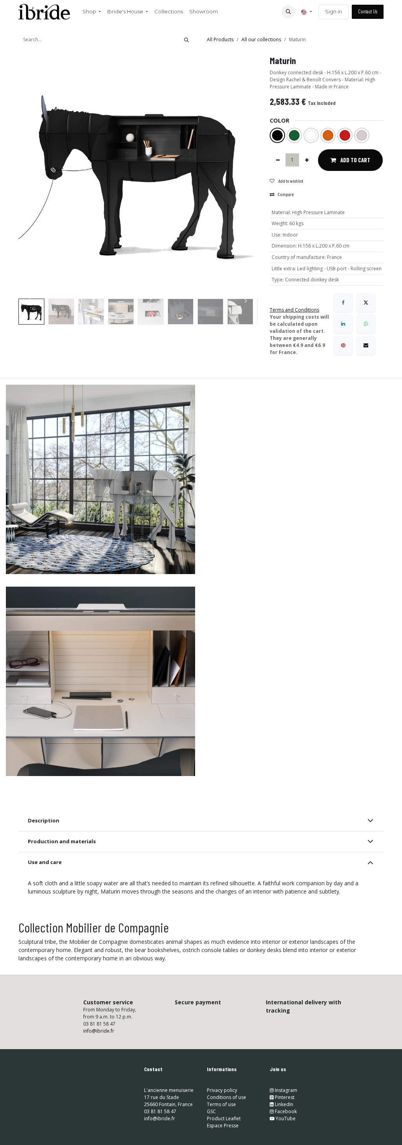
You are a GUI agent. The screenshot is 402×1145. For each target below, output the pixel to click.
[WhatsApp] (365, 323)
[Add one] (307, 160)
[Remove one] (278, 160)
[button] (288, 11)
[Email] (365, 345)
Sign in (333, 11)
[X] (365, 302)
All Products (220, 39)
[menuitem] (91, 12)
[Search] (186, 39)
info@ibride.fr (98, 1031)
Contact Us (367, 11)
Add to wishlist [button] (290, 180)
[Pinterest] (343, 345)
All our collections (261, 39)
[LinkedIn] (343, 323)
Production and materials (62, 841)
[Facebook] (343, 302)
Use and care (45, 862)
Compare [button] (286, 194)
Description (43, 820)
